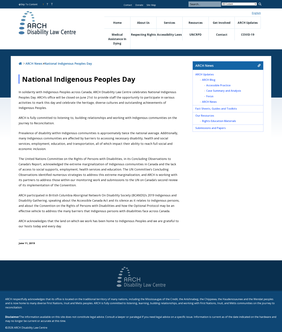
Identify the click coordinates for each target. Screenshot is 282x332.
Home (117, 23)
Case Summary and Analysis (223, 90)
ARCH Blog (208, 80)
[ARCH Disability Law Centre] (55, 23)
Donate (139, 5)
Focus (209, 96)
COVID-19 (247, 34)
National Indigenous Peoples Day (68, 63)
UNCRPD (195, 34)
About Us (143, 23)
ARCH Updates (248, 23)
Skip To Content (29, 4)
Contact (128, 5)
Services (169, 23)
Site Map (151, 5)
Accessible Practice (218, 85)
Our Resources (204, 115)
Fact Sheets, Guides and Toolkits (216, 108)
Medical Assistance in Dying (117, 39)
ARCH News (33, 63)
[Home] (20, 63)
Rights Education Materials (219, 121)
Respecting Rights (143, 34)
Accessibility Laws (169, 34)
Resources (195, 23)
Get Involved (221, 23)
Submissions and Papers (210, 128)
